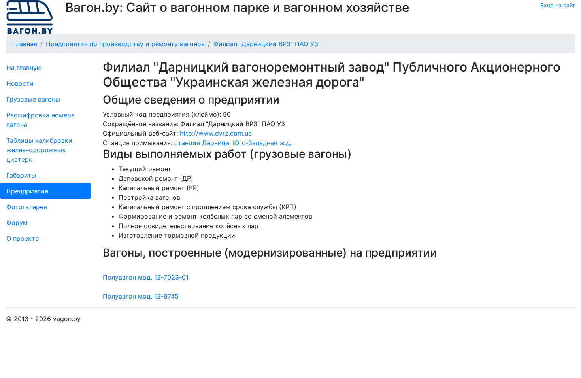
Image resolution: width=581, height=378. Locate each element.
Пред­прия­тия (27, 191)
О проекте (22, 238)
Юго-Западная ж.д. (262, 143)
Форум (17, 223)
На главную (24, 68)
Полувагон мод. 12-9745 (141, 296)
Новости (20, 83)
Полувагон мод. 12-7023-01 (146, 277)
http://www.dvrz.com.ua (216, 133)
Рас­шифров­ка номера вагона (40, 120)
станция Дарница (201, 143)
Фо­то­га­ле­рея (26, 207)
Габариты (21, 175)
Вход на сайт (557, 5)
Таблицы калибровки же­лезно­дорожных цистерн (39, 149)
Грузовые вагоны (33, 99)
